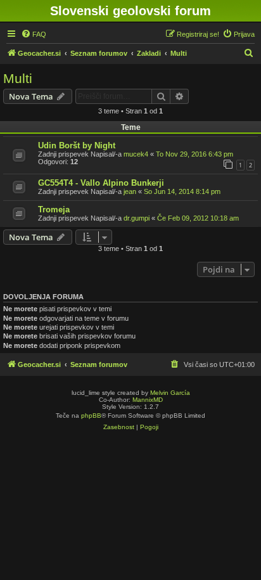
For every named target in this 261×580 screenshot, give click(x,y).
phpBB (91, 415)
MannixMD (147, 399)
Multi (17, 78)
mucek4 (136, 154)
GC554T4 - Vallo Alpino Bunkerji (101, 183)
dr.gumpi (137, 218)
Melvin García (170, 392)
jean (130, 191)
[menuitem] (33, 34)
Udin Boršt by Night (76, 145)
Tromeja (54, 209)
